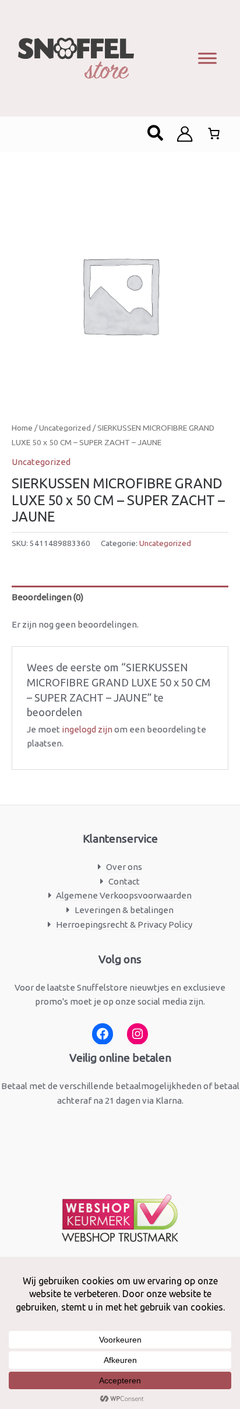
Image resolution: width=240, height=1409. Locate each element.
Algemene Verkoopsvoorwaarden (124, 895)
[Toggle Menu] (207, 58)
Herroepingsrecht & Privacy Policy (124, 924)
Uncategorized (65, 427)
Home (22, 427)
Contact (124, 881)
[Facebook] (102, 1034)
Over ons (124, 867)
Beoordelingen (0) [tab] (47, 597)
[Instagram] (137, 1034)
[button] (155, 134)
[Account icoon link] (184, 134)
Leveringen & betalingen (124, 910)
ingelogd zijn (87, 729)
